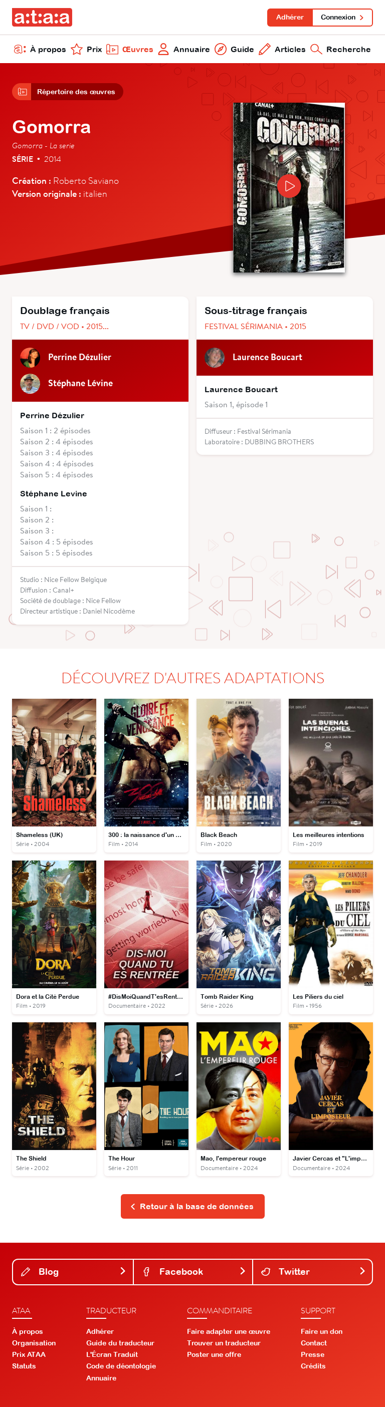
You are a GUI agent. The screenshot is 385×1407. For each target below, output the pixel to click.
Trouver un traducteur (224, 1343)
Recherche (348, 49)
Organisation (34, 1343)
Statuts (24, 1366)
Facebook (180, 1271)
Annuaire (191, 49)
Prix (94, 49)
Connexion (338, 17)
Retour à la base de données (197, 1206)
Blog (47, 1271)
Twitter (293, 1271)
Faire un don (321, 1331)
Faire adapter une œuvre (228, 1331)
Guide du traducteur (120, 1343)
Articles (290, 49)
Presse (312, 1354)
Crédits (313, 1366)
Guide (242, 49)
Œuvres (137, 49)
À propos (48, 49)
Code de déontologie (121, 1366)
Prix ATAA (29, 1354)
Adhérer (290, 17)
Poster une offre (214, 1354)
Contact (314, 1343)
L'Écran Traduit (112, 1354)
